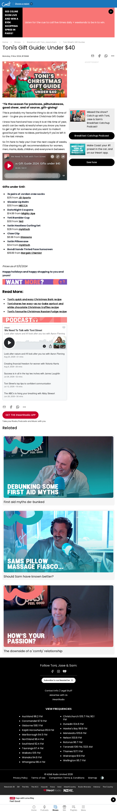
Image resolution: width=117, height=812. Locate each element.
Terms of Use (38, 777)
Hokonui (96, 787)
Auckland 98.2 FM (32, 716)
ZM (18, 787)
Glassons (26, 237)
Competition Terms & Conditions (66, 777)
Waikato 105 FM (31, 753)
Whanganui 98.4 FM (33, 762)
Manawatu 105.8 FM (74, 733)
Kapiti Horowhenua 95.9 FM (38, 730)
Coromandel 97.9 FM (34, 721)
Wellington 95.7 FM (74, 760)
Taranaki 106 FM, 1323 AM (77, 747)
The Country (108, 787)
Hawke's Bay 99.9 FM (75, 728)
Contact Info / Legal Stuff (58, 690)
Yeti (21, 221)
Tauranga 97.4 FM (32, 748)
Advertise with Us (58, 695)
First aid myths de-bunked (58, 470)
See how (92, 154)
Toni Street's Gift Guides (74, 42)
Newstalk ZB (9, 787)
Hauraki (44, 787)
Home (5, 42)
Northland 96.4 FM (33, 739)
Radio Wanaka (84, 787)
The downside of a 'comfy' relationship (58, 619)
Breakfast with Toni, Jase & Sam (42, 42)
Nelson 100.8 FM (72, 737)
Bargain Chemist (31, 253)
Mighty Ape (28, 213)
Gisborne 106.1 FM (32, 725)
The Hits (25, 787)
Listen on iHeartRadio (58, 799)
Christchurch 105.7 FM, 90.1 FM (78, 718)
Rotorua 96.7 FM (72, 742)
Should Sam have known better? (58, 545)
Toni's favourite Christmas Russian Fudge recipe (37, 311)
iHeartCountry (70, 787)
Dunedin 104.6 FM (73, 724)
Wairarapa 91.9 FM (74, 756)
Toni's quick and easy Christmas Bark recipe (34, 299)
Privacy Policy (20, 777)
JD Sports (25, 197)
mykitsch (24, 229)
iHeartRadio (59, 699)
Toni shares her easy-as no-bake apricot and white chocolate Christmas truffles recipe (35, 305)
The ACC (35, 787)
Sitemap (92, 777)
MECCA (23, 205)
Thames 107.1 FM (73, 751)
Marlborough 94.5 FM (34, 734)
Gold (59, 787)
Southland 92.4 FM (33, 743)
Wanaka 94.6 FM (32, 757)
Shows (17, 42)
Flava (52, 787)
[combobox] (113, 56)
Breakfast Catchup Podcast (92, 123)
